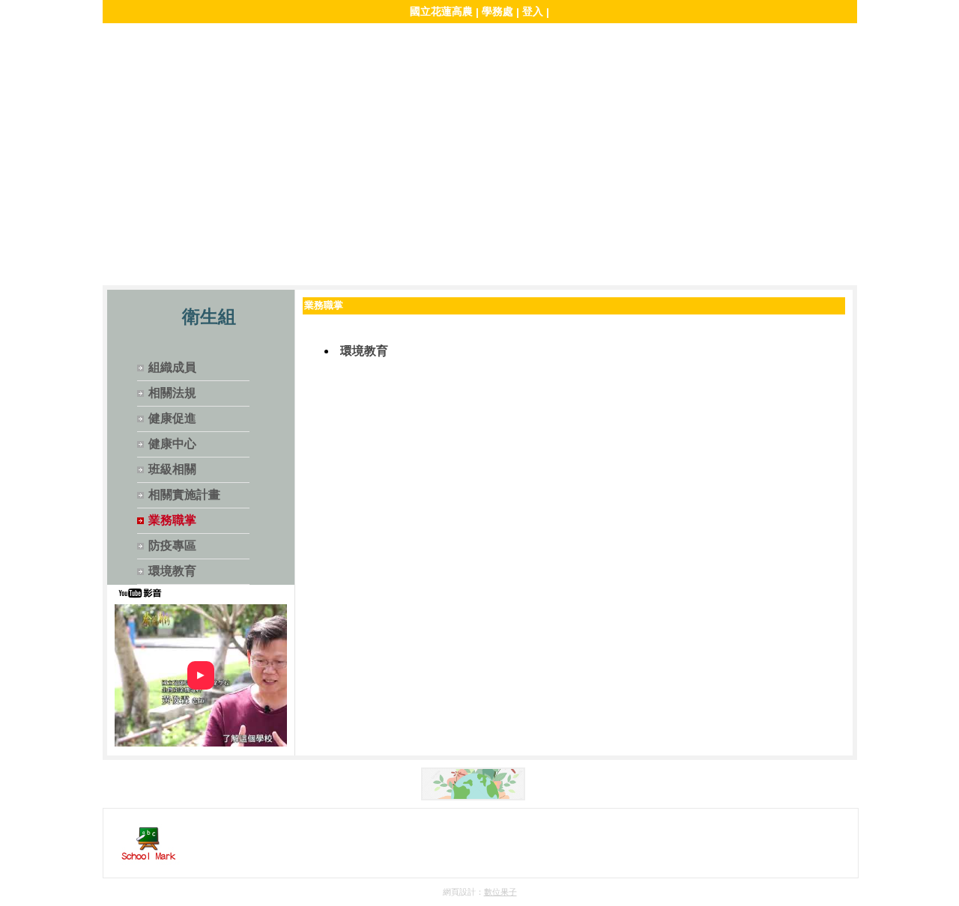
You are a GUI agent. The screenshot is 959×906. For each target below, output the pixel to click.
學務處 (497, 11)
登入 (532, 11)
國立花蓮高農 (441, 11)
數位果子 (500, 891)
